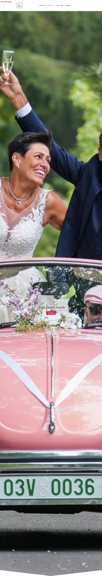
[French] (4, 1)
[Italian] (8, 1)
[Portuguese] (9, 1)
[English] (3, 1)
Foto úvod (42, 5)
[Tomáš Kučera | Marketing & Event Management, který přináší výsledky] (19, 6)
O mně (57, 5)
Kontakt (68, 5)
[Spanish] (11, 1)
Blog (62, 5)
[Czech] (1, 1)
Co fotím (50, 5)
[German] (6, 1)
